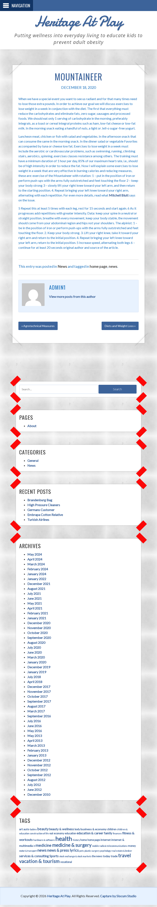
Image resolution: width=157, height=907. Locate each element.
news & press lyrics (63, 850)
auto (26, 829)
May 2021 (34, 603)
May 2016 (34, 731)
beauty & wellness (61, 829)
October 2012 (37, 770)
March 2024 (36, 564)
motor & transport (28, 850)
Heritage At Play (78, 21)
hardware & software (44, 840)
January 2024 (36, 574)
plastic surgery (92, 850)
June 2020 (34, 652)
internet (106, 839)
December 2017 (38, 686)
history (76, 840)
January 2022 (36, 579)
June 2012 (34, 789)
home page (98, 266)
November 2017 (39, 691)
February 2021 (37, 613)
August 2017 (36, 706)
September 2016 (39, 716)
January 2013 (36, 755)
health (63, 838)
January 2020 (36, 662)
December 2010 (38, 794)
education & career (90, 833)
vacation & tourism (39, 861)
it (34, 846)
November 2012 (39, 765)
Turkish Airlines (38, 519)
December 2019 (38, 667)
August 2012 (36, 780)
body (77, 829)
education (70, 833)
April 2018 (34, 682)
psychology (105, 850)
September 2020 (39, 637)
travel (124, 855)
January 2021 (36, 618)
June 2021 (34, 598)
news (113, 266)
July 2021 (34, 593)
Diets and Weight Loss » (120, 326)
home (83, 839)
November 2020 (39, 628)
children (111, 829)
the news (97, 856)
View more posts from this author (72, 296)
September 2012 (39, 775)
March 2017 (36, 711)
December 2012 (38, 760)
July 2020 (34, 647)
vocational (66, 861)
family (108, 833)
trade (114, 856)
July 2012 (34, 785)
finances (117, 833)
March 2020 (36, 657)
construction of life (39, 833)
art (21, 829)
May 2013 (34, 735)
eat (51, 833)
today (106, 856)
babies (33, 829)
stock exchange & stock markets (75, 856)
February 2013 (37, 750)
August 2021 (36, 588)
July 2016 (34, 721)
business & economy (94, 829)
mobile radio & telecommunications (109, 846)
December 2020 (38, 623)
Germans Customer (41, 510)
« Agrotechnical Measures (38, 326)
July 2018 (34, 677)
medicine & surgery (72, 845)
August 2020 (36, 642)
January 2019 (36, 672)
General (32, 460)
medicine (44, 845)
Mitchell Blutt (119, 195)
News (62, 266)
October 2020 (37, 633)
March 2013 (36, 745)
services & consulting (34, 856)
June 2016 (34, 726)
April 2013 (34, 740)
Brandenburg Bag (39, 500)
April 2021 (34, 608)
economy (59, 833)
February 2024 (37, 569)
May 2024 (34, 554)
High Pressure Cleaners (43, 505)
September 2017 (39, 701)
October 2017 (37, 696)
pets (81, 850)
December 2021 (38, 584)
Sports (54, 856)
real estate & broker (121, 850)
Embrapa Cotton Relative (45, 515)
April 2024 (34, 559)
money (132, 845)
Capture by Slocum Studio (118, 896)
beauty (43, 829)
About (31, 426)
